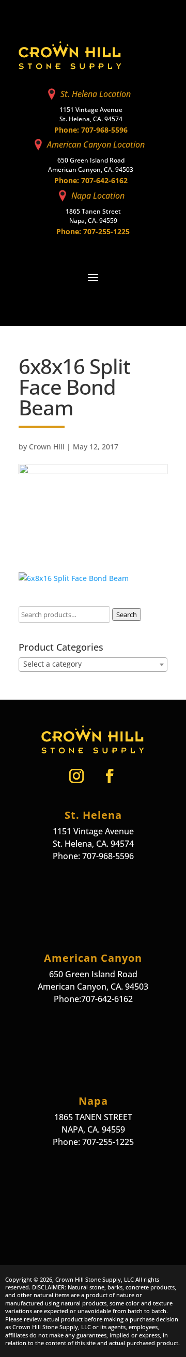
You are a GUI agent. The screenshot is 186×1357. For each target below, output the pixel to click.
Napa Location (98, 195)
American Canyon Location (96, 144)
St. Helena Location (95, 94)
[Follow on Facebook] (109, 776)
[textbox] (93, 664)
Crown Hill (47, 446)
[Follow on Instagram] (76, 776)
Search (126, 614)
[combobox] (93, 664)
